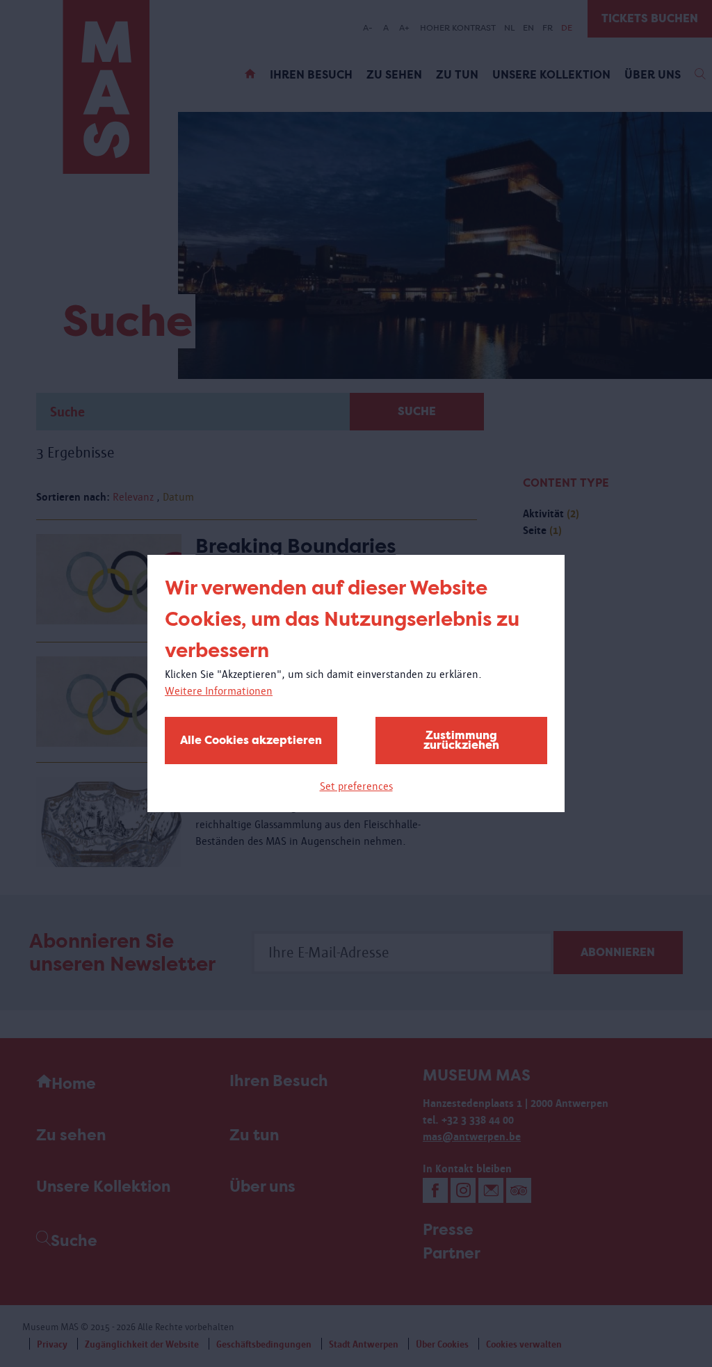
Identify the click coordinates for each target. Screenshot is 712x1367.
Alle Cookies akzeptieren (251, 740)
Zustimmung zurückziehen (461, 740)
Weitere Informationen (219, 691)
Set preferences (356, 786)
